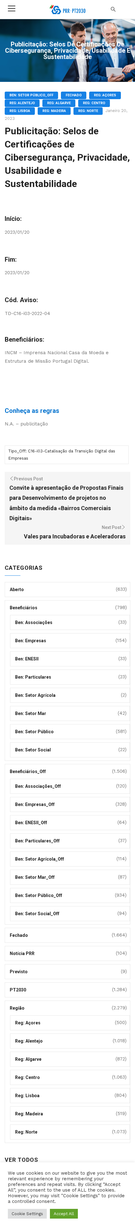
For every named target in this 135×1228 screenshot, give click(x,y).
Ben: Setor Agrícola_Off (39, 859)
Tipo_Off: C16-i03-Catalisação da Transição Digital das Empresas (61, 455)
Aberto (17, 589)
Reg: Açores (105, 95)
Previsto (19, 971)
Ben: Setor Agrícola (35, 695)
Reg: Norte (88, 111)
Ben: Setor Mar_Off (35, 877)
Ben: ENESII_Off (31, 822)
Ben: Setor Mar (30, 713)
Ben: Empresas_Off (35, 804)
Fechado (74, 95)
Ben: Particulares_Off (37, 840)
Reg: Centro (94, 103)
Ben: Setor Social (33, 749)
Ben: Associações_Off (38, 786)
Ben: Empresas (30, 640)
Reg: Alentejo (22, 103)
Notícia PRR (22, 953)
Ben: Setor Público (34, 731)
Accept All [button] (64, 1213)
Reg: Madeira (54, 111)
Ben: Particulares (33, 677)
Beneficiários (23, 607)
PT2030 (18, 989)
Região (17, 1008)
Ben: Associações (33, 622)
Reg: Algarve (59, 103)
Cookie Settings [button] (27, 1213)
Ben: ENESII (27, 658)
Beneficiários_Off (28, 771)
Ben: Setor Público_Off (31, 95)
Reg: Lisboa (19, 111)
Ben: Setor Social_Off (37, 913)
